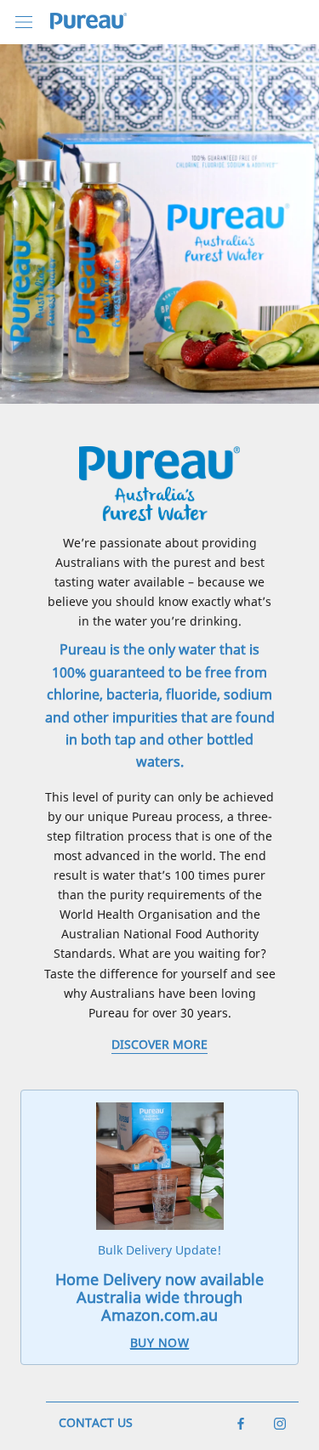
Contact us (96, 1422)
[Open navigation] (23, 21)
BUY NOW (160, 1343)
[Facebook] (241, 1421)
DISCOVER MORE (159, 1044)
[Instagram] (280, 1421)
